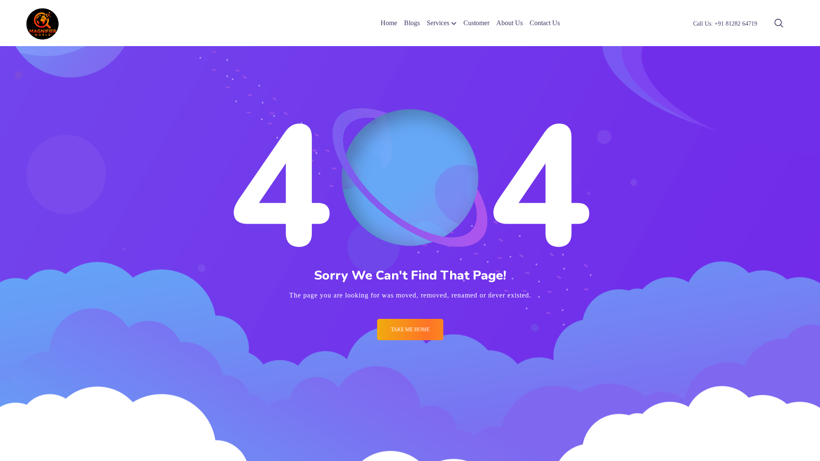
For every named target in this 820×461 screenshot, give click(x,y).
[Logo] (43, 23)
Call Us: (725, 23)
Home (389, 22)
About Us (509, 22)
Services (438, 22)
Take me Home (410, 330)
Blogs (412, 22)
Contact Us (545, 22)
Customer (476, 22)
